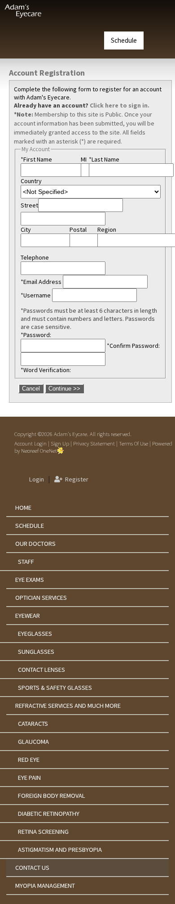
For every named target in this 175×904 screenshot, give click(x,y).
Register (75, 479)
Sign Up (60, 443)
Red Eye (28, 760)
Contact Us (32, 868)
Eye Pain (29, 778)
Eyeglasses (35, 634)
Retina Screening (43, 832)
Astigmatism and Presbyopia (60, 850)
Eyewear (27, 616)
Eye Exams (29, 580)
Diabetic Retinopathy (48, 814)
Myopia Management (45, 886)
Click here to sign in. (119, 105)
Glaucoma (33, 742)
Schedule (124, 40)
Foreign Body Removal (51, 796)
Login (35, 479)
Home (23, 508)
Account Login (30, 443)
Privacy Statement (94, 443)
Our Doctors (35, 544)
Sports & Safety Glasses (55, 688)
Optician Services (41, 598)
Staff (26, 562)
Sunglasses (36, 652)
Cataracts (33, 724)
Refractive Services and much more (68, 706)
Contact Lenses (41, 670)
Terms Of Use (133, 443)
